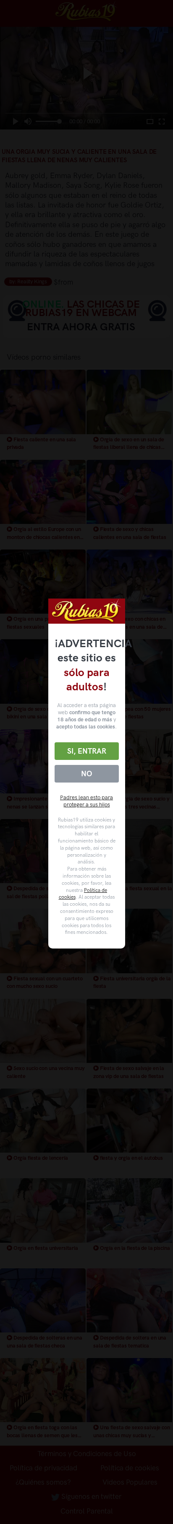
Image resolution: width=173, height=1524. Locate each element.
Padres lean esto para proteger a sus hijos (86, 801)
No (86, 773)
